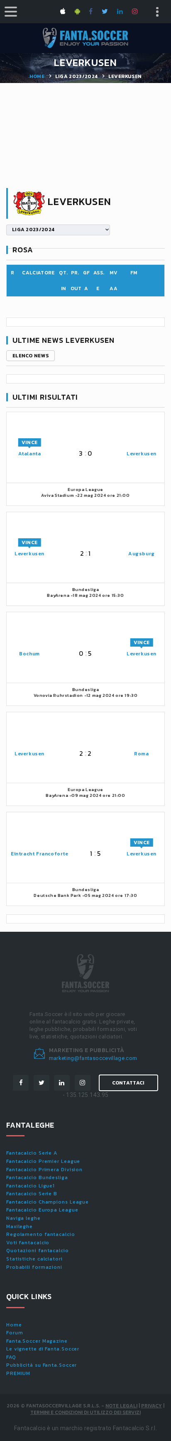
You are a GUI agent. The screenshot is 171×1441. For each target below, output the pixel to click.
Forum (14, 1332)
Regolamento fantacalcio (40, 1234)
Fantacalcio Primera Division (44, 1169)
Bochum (29, 653)
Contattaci (128, 1083)
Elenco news (30, 355)
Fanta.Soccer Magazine (37, 1341)
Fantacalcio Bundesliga (37, 1177)
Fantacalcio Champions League (47, 1202)
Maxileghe (19, 1226)
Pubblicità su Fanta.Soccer (41, 1365)
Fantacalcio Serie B (31, 1193)
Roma (141, 753)
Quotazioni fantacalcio (37, 1250)
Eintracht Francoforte (39, 853)
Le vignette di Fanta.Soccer (42, 1349)
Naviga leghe (23, 1218)
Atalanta (29, 453)
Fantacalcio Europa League (42, 1210)
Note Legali (121, 1405)
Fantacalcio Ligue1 (30, 1185)
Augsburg (141, 553)
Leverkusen (141, 453)
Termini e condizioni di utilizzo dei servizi (85, 1412)
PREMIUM (18, 1373)
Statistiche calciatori (34, 1259)
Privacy (151, 1405)
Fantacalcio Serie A (31, 1153)
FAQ (11, 1357)
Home (36, 76)
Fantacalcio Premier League (43, 1161)
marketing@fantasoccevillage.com (93, 1058)
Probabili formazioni (34, 1267)
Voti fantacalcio (27, 1242)
